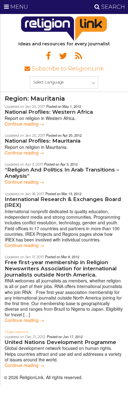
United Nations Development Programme (60, 342)
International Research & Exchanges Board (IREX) (63, 202)
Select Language (48, 82)
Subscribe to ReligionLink (67, 68)
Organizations (16, 332)
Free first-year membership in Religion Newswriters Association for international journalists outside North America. (61, 268)
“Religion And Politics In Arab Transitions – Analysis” (62, 173)
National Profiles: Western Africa (49, 112)
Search (112, 6)
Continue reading (24, 124)
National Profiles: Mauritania (42, 141)
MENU (18, 6)
